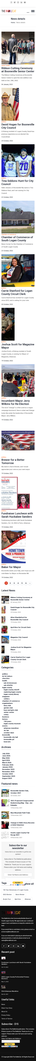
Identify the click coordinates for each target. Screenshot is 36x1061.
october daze (9, 733)
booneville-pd (9, 739)
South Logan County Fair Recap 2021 (20, 834)
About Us (4, 1011)
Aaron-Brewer (20, 894)
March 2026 (6, 763)
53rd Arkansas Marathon (9, 991)
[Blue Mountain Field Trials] (5, 815)
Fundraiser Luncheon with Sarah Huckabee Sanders (17, 515)
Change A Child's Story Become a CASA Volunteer (22, 824)
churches (6, 678)
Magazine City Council (19, 637)
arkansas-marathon (11, 728)
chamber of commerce (11, 701)
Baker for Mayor (11, 567)
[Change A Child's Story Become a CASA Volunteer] (5, 825)
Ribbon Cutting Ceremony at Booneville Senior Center (17, 70)
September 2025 (8, 776)
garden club (8, 708)
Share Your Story (6, 1008)
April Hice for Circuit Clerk (21, 627)
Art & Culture (7, 676)
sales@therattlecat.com (9, 940)
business (5, 717)
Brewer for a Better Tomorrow (12, 461)
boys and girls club (11, 710)
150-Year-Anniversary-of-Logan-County (15, 890)
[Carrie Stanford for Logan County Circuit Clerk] (5, 659)
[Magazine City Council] (5, 639)
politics (5, 674)
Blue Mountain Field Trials (20, 813)
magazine (6, 696)
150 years (7, 721)
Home (13, 22)
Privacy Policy (5, 1015)
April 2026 (6, 760)
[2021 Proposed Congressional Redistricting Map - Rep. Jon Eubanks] (5, 803)
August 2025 (7, 778)
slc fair (6, 730)
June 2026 (6, 756)
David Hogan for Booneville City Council (22, 608)
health (4, 681)
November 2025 (8, 772)
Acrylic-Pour (7, 899)
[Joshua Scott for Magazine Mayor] (5, 649)
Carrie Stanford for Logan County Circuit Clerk (16, 292)
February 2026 (7, 765)
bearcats (7, 742)
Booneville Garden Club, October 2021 (20, 792)
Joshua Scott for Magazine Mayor (21, 648)
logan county (7, 687)
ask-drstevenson (10, 683)
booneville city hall (11, 737)
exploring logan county (12, 692)
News (3, 1004)
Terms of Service (6, 1019)
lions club (7, 705)
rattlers (7, 699)
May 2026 (6, 758)
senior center (9, 712)
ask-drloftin (8, 685)
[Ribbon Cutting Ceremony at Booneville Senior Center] (5, 599)
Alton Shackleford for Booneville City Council (19, 618)
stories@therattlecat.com (11, 931)
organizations (7, 703)
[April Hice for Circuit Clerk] (5, 629)
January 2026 (7, 767)
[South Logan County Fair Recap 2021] (5, 835)
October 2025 (7, 774)
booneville (6, 735)
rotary (6, 714)
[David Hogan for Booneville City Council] (5, 609)
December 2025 (8, 769)
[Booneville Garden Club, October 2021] (5, 793)
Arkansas (28, 899)
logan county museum (12, 724)
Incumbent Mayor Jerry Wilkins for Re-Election (15, 402)
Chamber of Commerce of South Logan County (17, 239)
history (5, 719)
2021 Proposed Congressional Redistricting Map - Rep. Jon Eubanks (22, 803)
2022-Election (7, 894)
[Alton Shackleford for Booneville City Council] (5, 619)
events (4, 726)
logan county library (11, 694)
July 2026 (6, 754)
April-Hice (18, 899)
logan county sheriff (11, 690)
